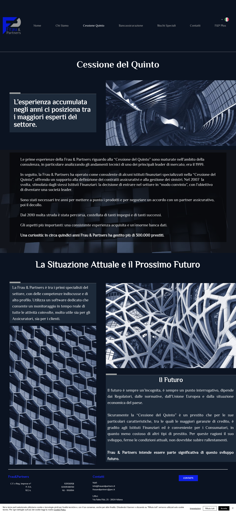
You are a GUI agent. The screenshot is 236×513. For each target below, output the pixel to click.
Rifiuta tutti (209, 508)
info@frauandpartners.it (104, 486)
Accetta (224, 508)
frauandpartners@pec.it (104, 489)
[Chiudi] (232, 508)
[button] (195, 26)
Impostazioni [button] (195, 508)
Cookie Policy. (60, 509)
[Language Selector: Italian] (225, 19)
